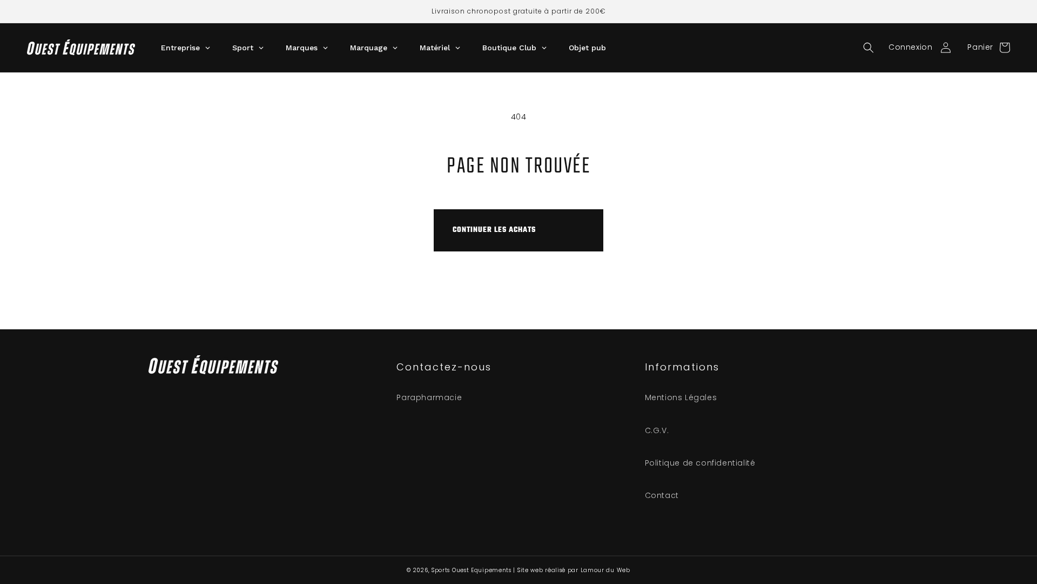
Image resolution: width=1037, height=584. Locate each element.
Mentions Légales (681, 397)
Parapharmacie (429, 397)
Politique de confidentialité (700, 462)
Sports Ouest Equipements (471, 570)
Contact (662, 495)
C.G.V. (657, 430)
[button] (868, 47)
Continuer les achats (494, 230)
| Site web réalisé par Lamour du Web (571, 570)
